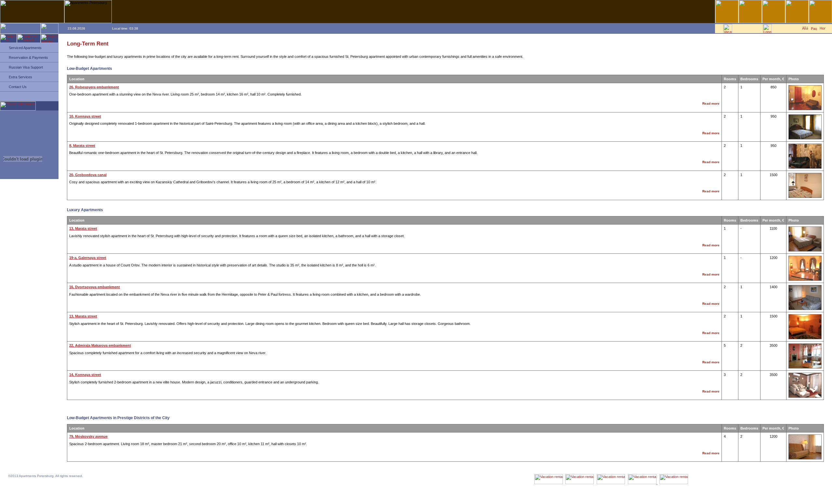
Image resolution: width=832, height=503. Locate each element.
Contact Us (18, 87)
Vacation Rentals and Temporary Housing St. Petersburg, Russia (42, 487)
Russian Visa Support (26, 67)
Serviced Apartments (25, 48)
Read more (711, 103)
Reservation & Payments (28, 57)
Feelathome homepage (20, 482)
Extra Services (20, 77)
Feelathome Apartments (20, 485)
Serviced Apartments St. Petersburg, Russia (31, 489)
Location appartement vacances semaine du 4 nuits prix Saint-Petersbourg (47, 494)
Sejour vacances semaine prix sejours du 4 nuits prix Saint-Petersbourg (46, 491)
